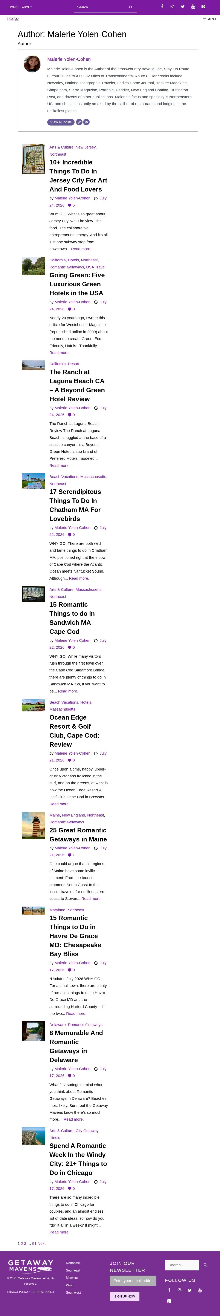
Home (13, 7)
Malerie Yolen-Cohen (69, 59)
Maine (54, 815)
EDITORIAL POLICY (42, 1291)
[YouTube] (193, 6)
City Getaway (87, 1131)
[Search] (131, 7)
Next (42, 1243)
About (27, 7)
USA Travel (95, 267)
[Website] (79, 122)
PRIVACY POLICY (18, 1291)
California (57, 260)
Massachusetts (93, 477)
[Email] (86, 122)
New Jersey (86, 147)
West (69, 1285)
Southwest (73, 1292)
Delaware (57, 1025)
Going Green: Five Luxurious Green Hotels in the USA (77, 284)
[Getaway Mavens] (13, 19)
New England (73, 815)
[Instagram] (172, 6)
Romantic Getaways (66, 267)
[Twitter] (182, 6)
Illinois (54, 1137)
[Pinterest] (203, 6)
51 (34, 1243)
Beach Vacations (63, 477)
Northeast (57, 154)
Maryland (57, 910)
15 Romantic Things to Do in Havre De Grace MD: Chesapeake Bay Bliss (75, 936)
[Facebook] (162, 6)
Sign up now (125, 1296)
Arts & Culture (61, 147)
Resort (73, 364)
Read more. (81, 249)
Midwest (72, 1277)
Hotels (73, 260)
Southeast (73, 1270)
